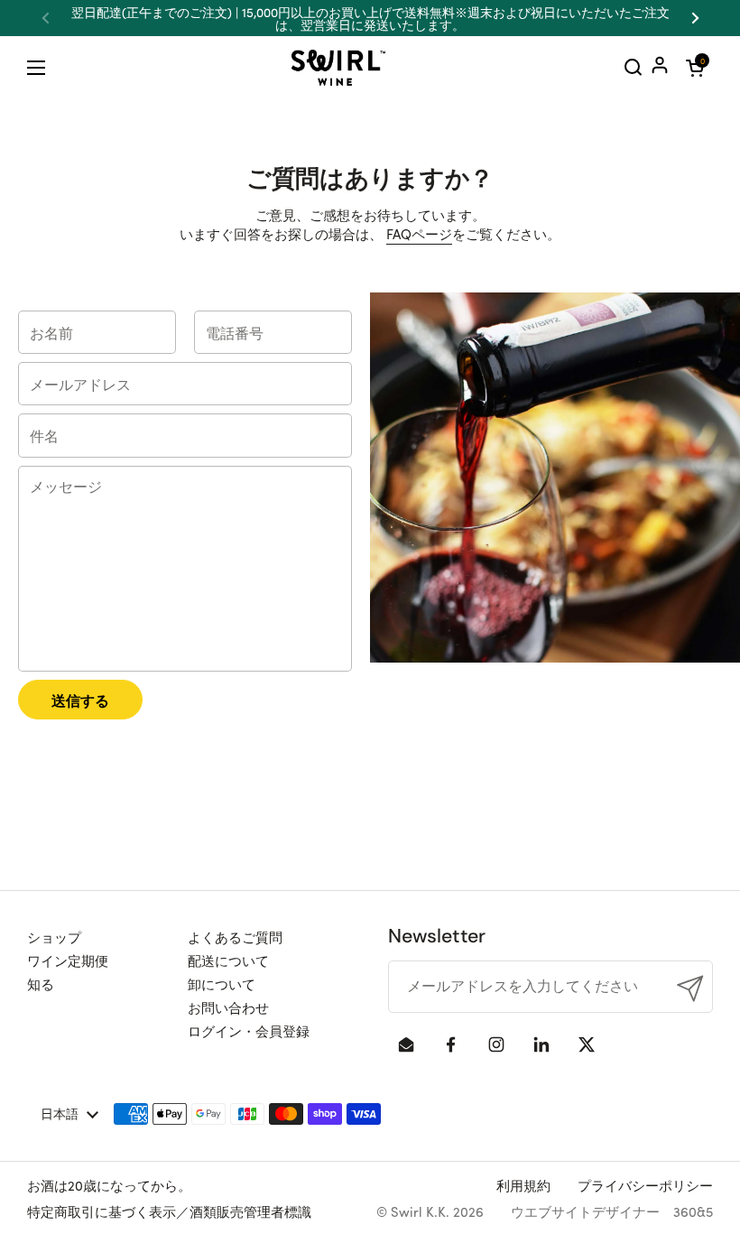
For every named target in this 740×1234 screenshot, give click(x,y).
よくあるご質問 (235, 936)
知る (40, 983)
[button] (695, 68)
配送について (228, 960)
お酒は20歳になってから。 (109, 1184)
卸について (221, 983)
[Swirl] (338, 68)
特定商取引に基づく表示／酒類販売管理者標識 (169, 1211)
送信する (80, 700)
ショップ (54, 936)
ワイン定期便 (67, 960)
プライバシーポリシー (645, 1184)
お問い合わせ (228, 1006)
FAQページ (419, 233)
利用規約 (523, 1184)
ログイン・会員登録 (249, 1030)
